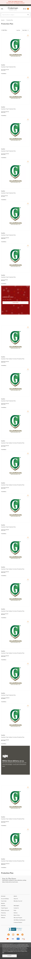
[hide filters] (4, 30)
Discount (5, 910)
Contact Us (21, 4)
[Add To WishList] (28, 35)
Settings (5, 898)
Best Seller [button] (24, 30)
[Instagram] (13, 935)
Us (16, 898)
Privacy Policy (10, 951)
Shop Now (15, 302)
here (3, 952)
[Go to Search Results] (28, 15)
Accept (9, 955)
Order (3, 901)
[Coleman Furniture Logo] (13, 9)
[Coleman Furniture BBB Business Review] (15, 930)
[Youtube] (18, 935)
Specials (2, 20)
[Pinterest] (22, 935)
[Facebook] (8, 935)
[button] (24, 9)
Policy (17, 915)
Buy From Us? (18, 901)
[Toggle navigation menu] (2, 9)
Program (4, 908)
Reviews (18, 922)
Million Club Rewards (19, 920)
